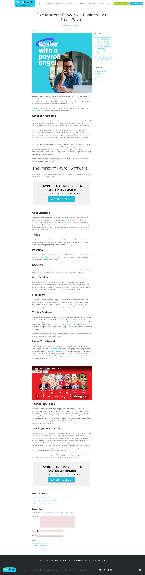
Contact (108, 3)
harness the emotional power (58, 351)
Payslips (46, 257)
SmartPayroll (67, 25)
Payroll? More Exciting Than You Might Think (48, 501)
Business (100, 74)
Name (34, 531)
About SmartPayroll (93, 3)
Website (34, 540)
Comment (35, 517)
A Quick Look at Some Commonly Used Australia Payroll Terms (53, 498)
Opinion (99, 76)
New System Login (122, 3)
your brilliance (72, 324)
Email (34, 535)
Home (41, 3)
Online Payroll (49, 3)
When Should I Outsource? (42, 504)
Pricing (71, 3)
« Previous (35, 30)
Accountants (101, 71)
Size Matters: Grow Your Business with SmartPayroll (104, 48)
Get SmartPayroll (80, 3)
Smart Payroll (25, 3)
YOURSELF (35, 438)
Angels (64, 222)
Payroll (99, 78)
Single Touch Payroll (61, 3)
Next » (40, 30)
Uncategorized (101, 81)
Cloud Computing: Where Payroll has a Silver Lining (105, 59)
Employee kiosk (136, 3)
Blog (102, 3)
